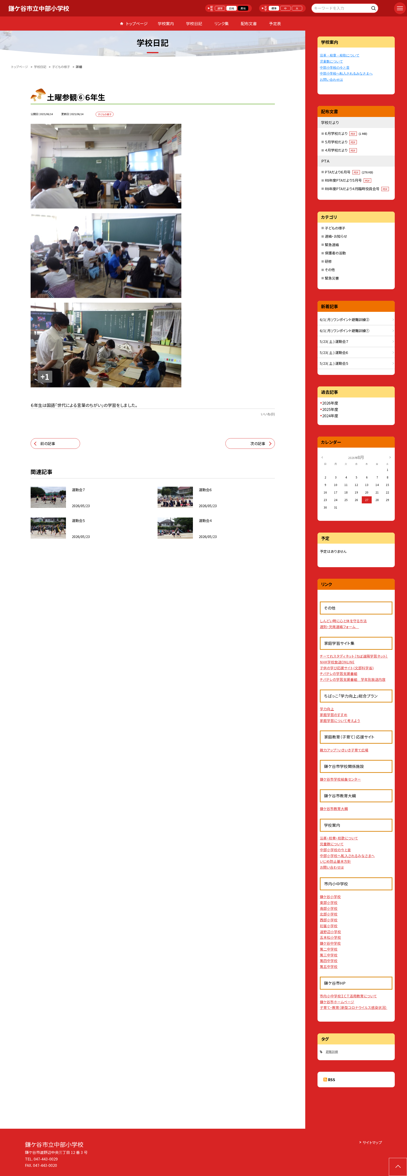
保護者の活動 (335, 252)
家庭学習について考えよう (340, 720)
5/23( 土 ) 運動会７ (334, 341)
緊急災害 (332, 278)
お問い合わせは (331, 79)
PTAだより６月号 (349, 171)
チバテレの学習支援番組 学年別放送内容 (353, 679)
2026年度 (330, 403)
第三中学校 (329, 954)
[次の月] (390, 457)
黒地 (243, 8)
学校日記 (194, 23)
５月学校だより (340, 141)
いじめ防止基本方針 (335, 861)
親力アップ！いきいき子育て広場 (344, 749)
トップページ (137, 23)
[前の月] (322, 457)
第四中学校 (329, 960)
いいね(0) (268, 414)
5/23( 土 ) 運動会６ (334, 352)
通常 (220, 8)
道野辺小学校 (330, 931)
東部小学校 (329, 902)
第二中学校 (329, 949)
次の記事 (257, 443)
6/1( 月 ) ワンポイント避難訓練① (344, 330)
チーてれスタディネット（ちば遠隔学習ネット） (354, 656)
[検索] (374, 7)
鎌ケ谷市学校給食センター (340, 779)
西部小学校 (329, 919)
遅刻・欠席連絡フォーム (339, 626)
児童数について (331, 61)
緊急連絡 (332, 244)
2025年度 (330, 409)
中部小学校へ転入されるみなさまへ (346, 73)
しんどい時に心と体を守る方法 (343, 620)
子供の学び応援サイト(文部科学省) (347, 667)
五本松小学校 (330, 937)
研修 (328, 261)
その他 (330, 269)
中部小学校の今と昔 (335, 67)
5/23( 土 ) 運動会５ (334, 363)
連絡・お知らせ (336, 236)
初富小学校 (329, 925)
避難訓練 (332, 1051)
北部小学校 (329, 913)
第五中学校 (329, 966)
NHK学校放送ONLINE (337, 661)
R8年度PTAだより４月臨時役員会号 (356, 188)
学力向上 (327, 708)
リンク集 (221, 23)
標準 (274, 8)
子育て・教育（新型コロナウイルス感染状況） (353, 1007)
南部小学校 (329, 908)
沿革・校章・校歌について (339, 55)
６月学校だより (346, 133)
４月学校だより (340, 150)
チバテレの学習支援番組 (338, 673)
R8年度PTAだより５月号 (347, 180)
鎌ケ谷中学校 (330, 943)
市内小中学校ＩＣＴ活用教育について (348, 995)
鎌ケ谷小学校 (330, 896)
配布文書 (249, 23)
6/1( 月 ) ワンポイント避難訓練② (344, 319)
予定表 (275, 23)
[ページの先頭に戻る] (398, 1167)
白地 (231, 8)
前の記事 (47, 443)
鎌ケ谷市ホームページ (337, 1001)
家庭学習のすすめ (333, 714)
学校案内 (166, 23)
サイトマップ (372, 1142)
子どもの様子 (335, 227)
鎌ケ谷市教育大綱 (334, 808)
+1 (45, 376)
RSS (331, 1079)
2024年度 (330, 415)
